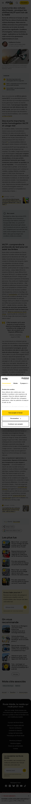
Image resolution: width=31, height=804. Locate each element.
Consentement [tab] (6, 383)
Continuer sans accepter (15, 424)
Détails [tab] (15, 383)
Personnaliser (14, 418)
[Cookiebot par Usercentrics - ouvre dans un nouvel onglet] (22, 378)
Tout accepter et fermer (15, 412)
